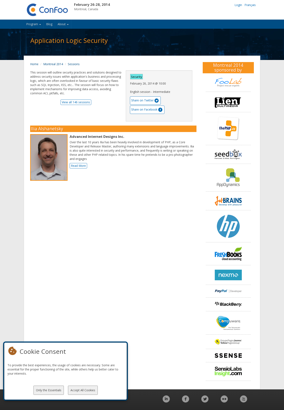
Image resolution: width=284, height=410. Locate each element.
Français (250, 5)
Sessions (74, 64)
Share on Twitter (142, 100)
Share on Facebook (144, 109)
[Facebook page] (185, 401)
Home (34, 64)
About (62, 24)
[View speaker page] (50, 157)
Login (238, 5)
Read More (78, 166)
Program (32, 24)
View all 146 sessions (76, 102)
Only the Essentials (48, 390)
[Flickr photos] (224, 401)
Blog (49, 24)
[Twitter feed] (205, 401)
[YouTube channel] (243, 401)
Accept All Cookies (82, 390)
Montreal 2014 (53, 64)
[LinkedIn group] (166, 401)
